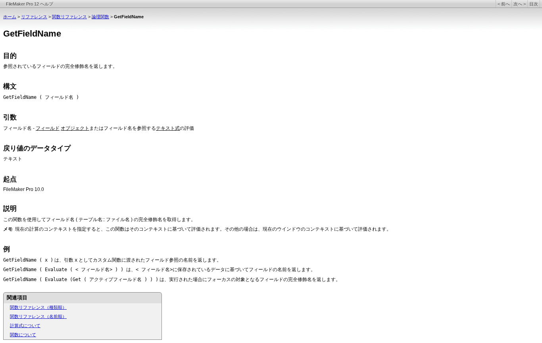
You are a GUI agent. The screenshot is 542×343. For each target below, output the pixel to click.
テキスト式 (168, 128)
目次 (533, 4)
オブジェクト (75, 128)
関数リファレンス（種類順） (38, 307)
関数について (23, 334)
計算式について (25, 325)
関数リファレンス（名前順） (38, 316)
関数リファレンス (69, 16)
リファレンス (34, 16)
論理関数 (100, 16)
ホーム (9, 16)
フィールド (48, 128)
